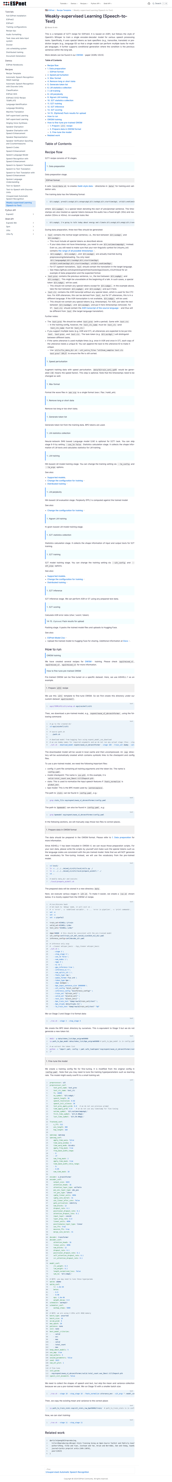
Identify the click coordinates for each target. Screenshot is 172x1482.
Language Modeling (15, 108)
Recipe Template (13, 73)
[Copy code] (131, 201)
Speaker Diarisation (15, 127)
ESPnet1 (9, 23)
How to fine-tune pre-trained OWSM (64, 122)
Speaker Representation (16, 137)
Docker (9, 45)
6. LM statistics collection (59, 87)
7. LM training (53, 91)
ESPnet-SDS (11, 94)
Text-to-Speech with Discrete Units (19, 190)
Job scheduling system (16, 48)
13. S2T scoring (54, 110)
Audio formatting (13, 34)
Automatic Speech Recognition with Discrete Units (20, 85)
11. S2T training (54, 103)
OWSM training (54, 119)
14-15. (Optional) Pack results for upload (66, 113)
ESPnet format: (57, 72)
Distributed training (14, 52)
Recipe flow (53, 65)
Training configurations (16, 27)
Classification (12, 90)
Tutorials (63, 3)
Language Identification (16, 104)
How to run (52, 116)
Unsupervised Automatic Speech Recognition (17, 197)
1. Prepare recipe (61, 126)
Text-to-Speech (13, 186)
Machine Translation (15, 112)
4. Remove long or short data (61, 81)
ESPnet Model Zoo (56, 638)
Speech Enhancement (15, 151)
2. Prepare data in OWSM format (65, 129)
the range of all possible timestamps (75, 251)
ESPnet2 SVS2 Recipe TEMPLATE (16, 99)
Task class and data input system (17, 39)
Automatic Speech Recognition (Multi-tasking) (20, 78)
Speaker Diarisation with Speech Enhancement (17, 131)
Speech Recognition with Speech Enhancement (17, 160)
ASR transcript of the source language (100, 308)
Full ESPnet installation (16, 16)
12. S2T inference (55, 107)
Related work (53, 135)
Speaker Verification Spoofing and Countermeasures (19, 142)
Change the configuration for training (65, 480)
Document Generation (16, 56)
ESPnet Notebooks (14, 65)
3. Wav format (54, 78)
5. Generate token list (57, 84)
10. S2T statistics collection (60, 100)
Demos (73, 3)
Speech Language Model (17, 155)
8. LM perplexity (55, 94)
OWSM (79, 55)
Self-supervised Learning (17, 115)
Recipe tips (11, 30)
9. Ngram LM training (57, 97)
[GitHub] (149, 4)
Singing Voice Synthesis (16, 123)
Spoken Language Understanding (14, 180)
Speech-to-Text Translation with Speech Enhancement (20, 174)
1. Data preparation (56, 68)
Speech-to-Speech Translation (19, 165)
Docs (125, 641)
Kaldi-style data (85, 186)
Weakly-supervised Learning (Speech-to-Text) (19, 204)
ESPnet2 (10, 19)
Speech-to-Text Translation (18, 169)
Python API (94, 3)
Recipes (83, 3)
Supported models (56, 477)
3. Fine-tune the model (60, 132)
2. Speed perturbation (58, 75)
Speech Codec (12, 147)
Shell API (106, 3)
